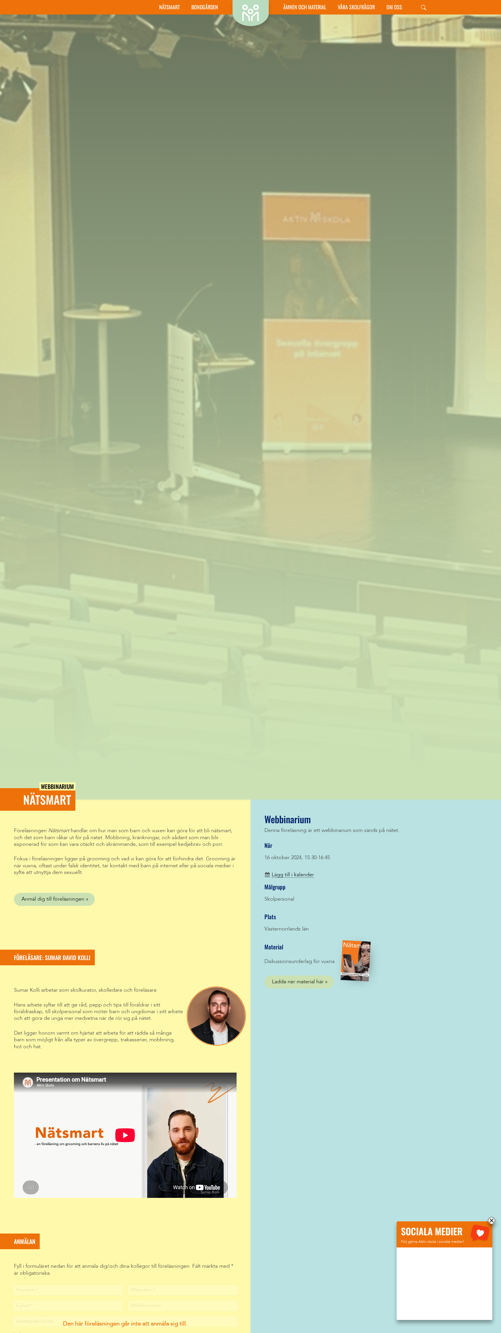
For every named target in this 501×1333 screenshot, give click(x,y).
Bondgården (204, 7)
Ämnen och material (304, 7)
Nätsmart (169, 7)
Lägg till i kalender (293, 874)
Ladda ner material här (298, 981)
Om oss (394, 7)
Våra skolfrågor (356, 7)
